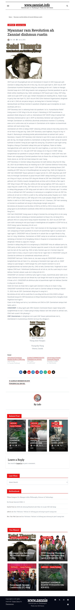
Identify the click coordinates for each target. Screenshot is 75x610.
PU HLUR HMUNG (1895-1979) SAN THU (57, 442)
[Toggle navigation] (8, 5)
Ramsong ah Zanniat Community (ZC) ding (20, 586)
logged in (19, 463)
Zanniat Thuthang (15, 426)
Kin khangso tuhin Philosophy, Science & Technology (35, 497)
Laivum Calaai (21, 25)
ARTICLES (11, 25)
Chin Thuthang (35, 426)
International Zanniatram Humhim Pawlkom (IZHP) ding (16, 358)
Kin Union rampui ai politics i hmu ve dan (36, 442)
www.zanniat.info (37, 5)
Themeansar (10, 604)
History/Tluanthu (57, 426)
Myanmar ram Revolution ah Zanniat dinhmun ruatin (31, 32)
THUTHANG (14, 567)
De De (9, 502)
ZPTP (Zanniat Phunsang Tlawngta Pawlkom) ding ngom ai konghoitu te (53, 555)
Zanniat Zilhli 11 (19, 502)
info (14, 40)
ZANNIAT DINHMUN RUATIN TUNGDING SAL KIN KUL (35, 358)
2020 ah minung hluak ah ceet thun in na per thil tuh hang (36, 507)
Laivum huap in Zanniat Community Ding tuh (53, 358)
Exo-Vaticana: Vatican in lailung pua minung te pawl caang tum (35, 512)
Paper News (16, 601)
